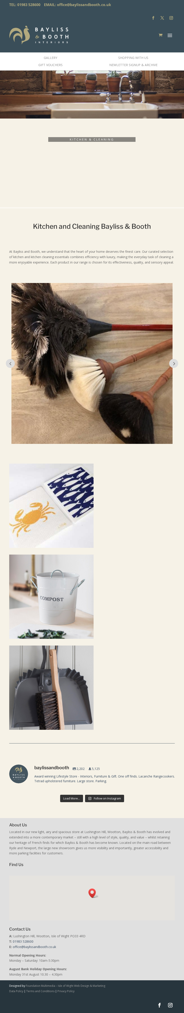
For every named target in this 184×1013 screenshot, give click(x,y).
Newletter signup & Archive (133, 65)
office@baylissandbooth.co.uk (84, 4)
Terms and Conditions (40, 991)
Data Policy (16, 991)
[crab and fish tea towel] (51, 546)
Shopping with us (133, 58)
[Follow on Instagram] (171, 18)
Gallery (50, 58)
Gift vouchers (50, 65)
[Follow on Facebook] (153, 18)
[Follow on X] (162, 18)
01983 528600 (23, 941)
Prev (10, 363)
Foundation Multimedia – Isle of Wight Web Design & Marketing (65, 986)
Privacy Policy (65, 991)
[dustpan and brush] (51, 728)
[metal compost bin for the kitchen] (51, 637)
